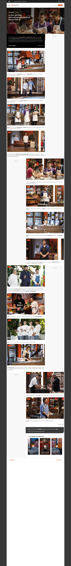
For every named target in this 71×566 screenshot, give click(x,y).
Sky (44, 429)
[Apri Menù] (9, 5)
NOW (57, 429)
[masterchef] (15, 5)
